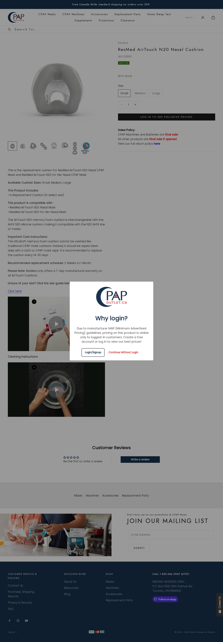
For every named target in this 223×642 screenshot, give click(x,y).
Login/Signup (93, 352)
